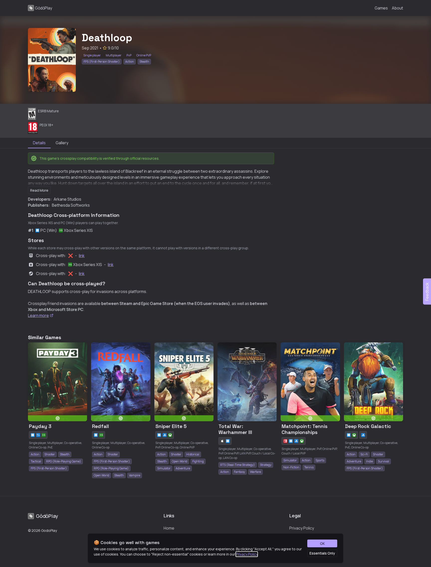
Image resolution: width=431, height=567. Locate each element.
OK (322, 543)
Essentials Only (322, 553)
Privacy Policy (246, 554)
